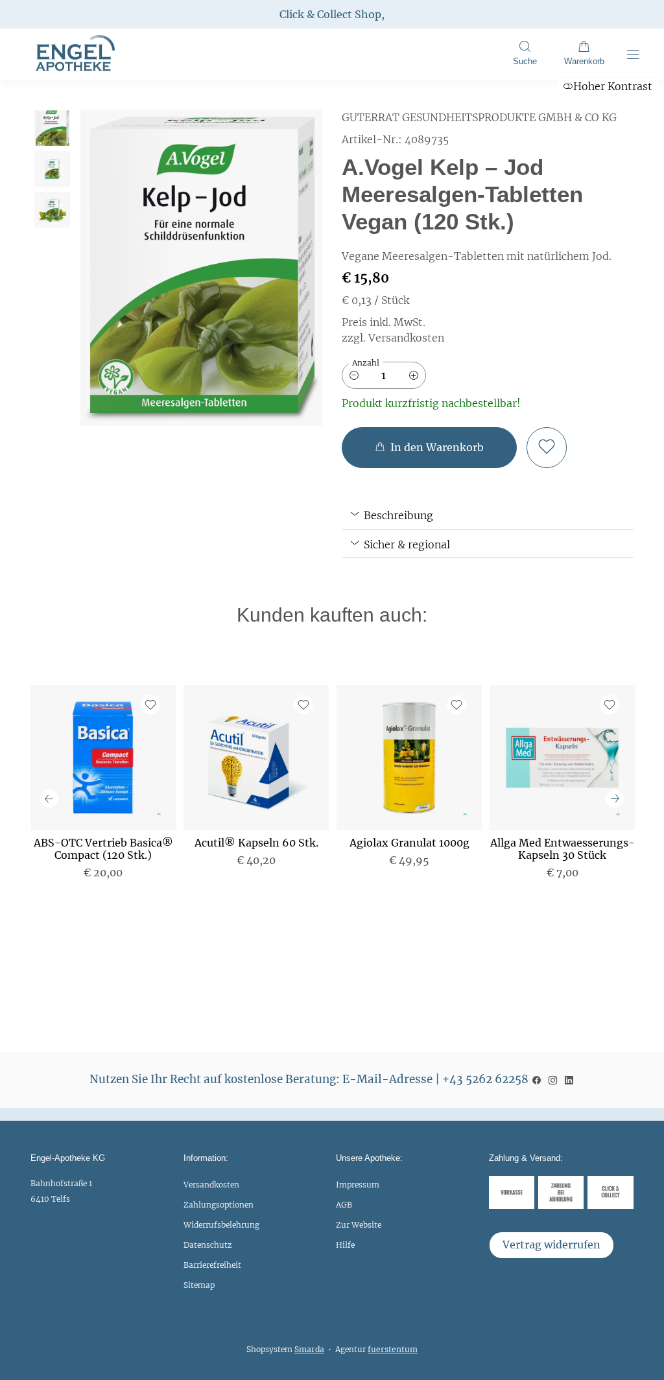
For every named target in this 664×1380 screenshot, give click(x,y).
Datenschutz (208, 1245)
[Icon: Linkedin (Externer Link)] (569, 1079)
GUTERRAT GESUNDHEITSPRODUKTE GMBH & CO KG (479, 117)
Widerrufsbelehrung (221, 1225)
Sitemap (199, 1285)
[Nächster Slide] (615, 798)
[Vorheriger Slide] (49, 798)
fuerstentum (393, 1349)
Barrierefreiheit (212, 1265)
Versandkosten (211, 1184)
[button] (524, 54)
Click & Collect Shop (330, 14)
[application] (429, 447)
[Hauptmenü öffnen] (633, 54)
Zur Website (358, 1228)
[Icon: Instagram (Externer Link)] (552, 1079)
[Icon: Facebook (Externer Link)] (536, 1079)
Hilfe (345, 1245)
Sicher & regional (405, 544)
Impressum (357, 1184)
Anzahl (365, 363)
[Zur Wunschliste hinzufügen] (547, 447)
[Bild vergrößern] (201, 268)
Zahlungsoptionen (219, 1205)
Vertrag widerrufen (551, 1244)
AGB (344, 1205)
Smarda (309, 1349)
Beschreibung (397, 515)
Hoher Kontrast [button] (612, 86)
